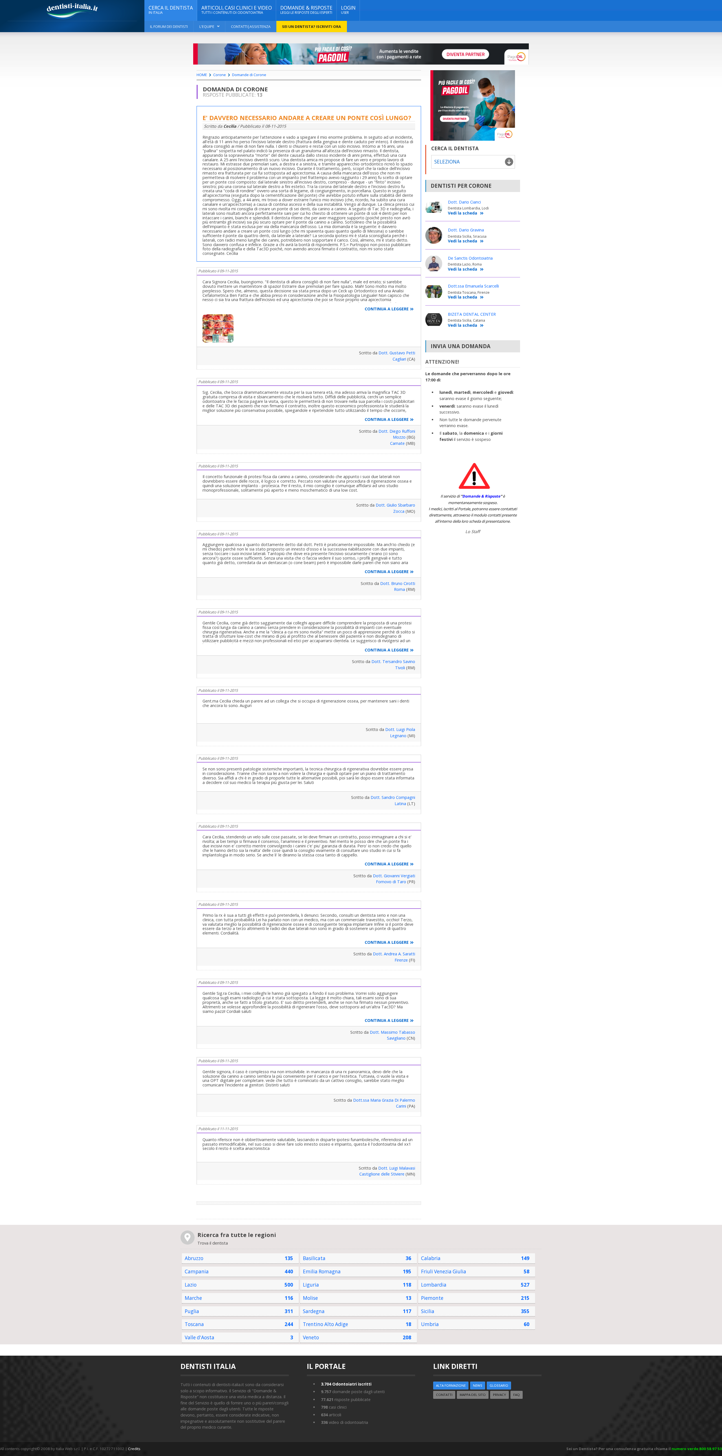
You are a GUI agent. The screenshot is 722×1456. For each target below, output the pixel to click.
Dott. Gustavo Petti (396, 352)
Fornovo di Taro (391, 881)
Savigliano (396, 1038)
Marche (193, 1298)
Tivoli (400, 667)
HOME (202, 74)
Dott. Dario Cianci (464, 202)
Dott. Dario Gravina (466, 230)
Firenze (401, 960)
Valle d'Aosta (199, 1337)
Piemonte (432, 1298)
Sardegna (314, 1311)
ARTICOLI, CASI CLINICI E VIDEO (236, 10)
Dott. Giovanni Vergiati (394, 875)
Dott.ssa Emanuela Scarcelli (473, 286)
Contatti (444, 1395)
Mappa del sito (473, 1395)
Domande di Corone (249, 74)
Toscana (194, 1324)
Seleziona (447, 161)
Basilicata (314, 1258)
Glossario (499, 1385)
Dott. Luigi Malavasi (396, 1168)
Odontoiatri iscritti (346, 1384)
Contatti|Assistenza (250, 26)
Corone (219, 74)
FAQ (516, 1395)
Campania (197, 1271)
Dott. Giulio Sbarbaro (395, 505)
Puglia (192, 1311)
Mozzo (399, 437)
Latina (400, 803)
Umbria (430, 1324)
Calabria (431, 1258)
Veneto (311, 1337)
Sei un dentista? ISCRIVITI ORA (311, 26)
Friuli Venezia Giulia (443, 1271)
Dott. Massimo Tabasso (392, 1032)
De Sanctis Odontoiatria (470, 258)
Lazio (191, 1285)
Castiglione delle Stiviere (381, 1174)
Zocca (398, 511)
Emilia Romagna (322, 1271)
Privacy (499, 1395)
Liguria (311, 1285)
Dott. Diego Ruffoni (396, 431)
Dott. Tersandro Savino (393, 661)
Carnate (397, 443)
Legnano (398, 735)
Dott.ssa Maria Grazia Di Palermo (384, 1100)
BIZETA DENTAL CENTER (472, 314)
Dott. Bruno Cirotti (397, 583)
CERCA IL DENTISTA (171, 10)
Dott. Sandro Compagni (393, 797)
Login (348, 10)
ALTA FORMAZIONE (451, 1385)
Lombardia (433, 1285)
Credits (134, 1448)
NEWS (477, 1385)
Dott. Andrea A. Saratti (394, 953)
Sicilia (427, 1311)
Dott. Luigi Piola (400, 729)
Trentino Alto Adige (325, 1324)
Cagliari (399, 359)
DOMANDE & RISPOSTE (306, 10)
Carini (401, 1106)
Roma (399, 589)
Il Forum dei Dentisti (169, 26)
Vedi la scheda (462, 213)
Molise (310, 1298)
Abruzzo (194, 1258)
